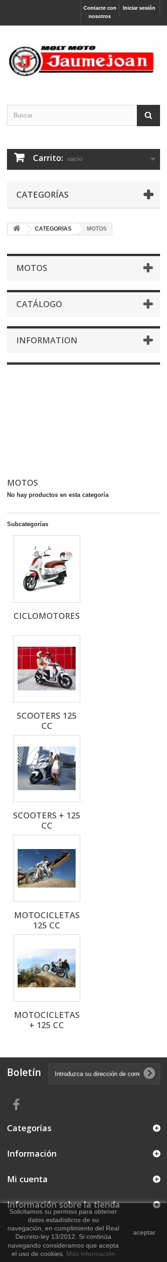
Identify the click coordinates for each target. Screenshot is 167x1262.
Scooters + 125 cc (46, 820)
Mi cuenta (27, 1179)
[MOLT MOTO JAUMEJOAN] (83, 57)
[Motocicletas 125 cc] (46, 868)
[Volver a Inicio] (17, 229)
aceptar (144, 1232)
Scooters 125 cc (47, 720)
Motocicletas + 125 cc (47, 1019)
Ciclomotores (46, 615)
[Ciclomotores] (46, 569)
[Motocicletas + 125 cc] (46, 968)
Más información (90, 1253)
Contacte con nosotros (100, 12)
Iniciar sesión (139, 8)
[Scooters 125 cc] (46, 668)
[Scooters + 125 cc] (46, 768)
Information (46, 340)
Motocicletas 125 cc (47, 920)
